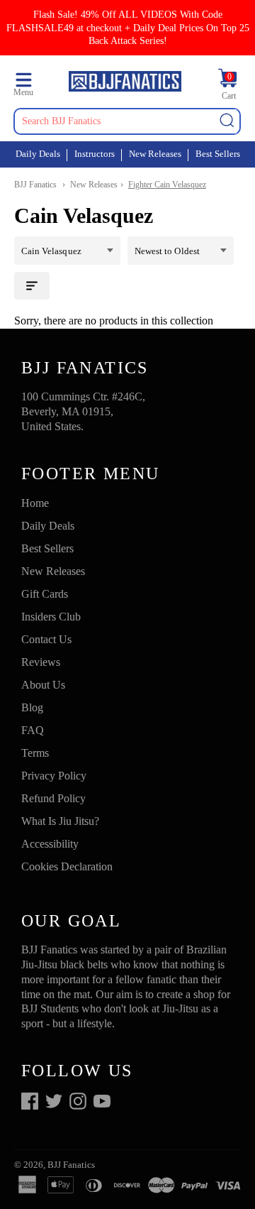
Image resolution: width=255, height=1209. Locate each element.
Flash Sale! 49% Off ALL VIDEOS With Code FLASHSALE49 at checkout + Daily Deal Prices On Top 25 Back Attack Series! (127, 27)
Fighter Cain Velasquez (167, 185)
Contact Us (46, 639)
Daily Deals (38, 153)
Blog (32, 707)
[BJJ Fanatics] (125, 83)
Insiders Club (51, 617)
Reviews (40, 662)
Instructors (94, 153)
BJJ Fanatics (35, 185)
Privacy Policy (53, 776)
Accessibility (50, 844)
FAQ (32, 730)
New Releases (155, 153)
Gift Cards (44, 594)
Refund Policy (53, 798)
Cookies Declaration (67, 866)
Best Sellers (218, 153)
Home (35, 503)
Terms (35, 753)
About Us (43, 685)
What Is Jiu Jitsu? (60, 821)
